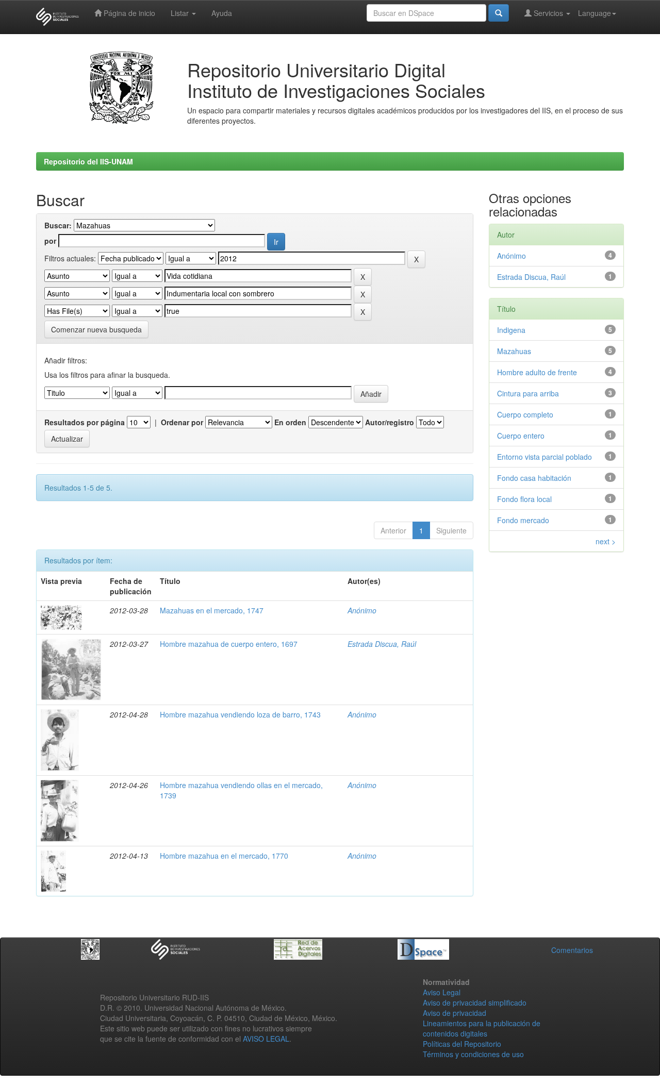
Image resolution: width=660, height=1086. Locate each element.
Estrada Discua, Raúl (382, 644)
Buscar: (58, 225)
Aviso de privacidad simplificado (474, 1002)
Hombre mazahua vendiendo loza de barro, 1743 (240, 714)
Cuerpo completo (525, 414)
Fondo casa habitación (534, 478)
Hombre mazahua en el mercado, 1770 (224, 855)
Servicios (548, 13)
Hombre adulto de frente (537, 372)
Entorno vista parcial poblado (544, 457)
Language (594, 13)
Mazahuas (514, 351)
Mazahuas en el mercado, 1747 (211, 610)
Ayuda (221, 13)
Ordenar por (182, 422)
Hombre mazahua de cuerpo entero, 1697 (229, 644)
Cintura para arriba (528, 393)
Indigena (511, 330)
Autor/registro (389, 422)
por (50, 241)
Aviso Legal (441, 992)
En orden (290, 422)
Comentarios (572, 950)
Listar (181, 13)
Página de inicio (128, 13)
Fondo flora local (524, 499)
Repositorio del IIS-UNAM (88, 161)
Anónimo (362, 610)
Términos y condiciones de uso (473, 1054)
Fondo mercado (523, 520)
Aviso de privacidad (454, 1013)
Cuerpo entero (520, 435)
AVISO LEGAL (266, 1038)
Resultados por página (84, 422)
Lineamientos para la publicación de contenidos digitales (481, 1028)
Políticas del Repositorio (462, 1044)
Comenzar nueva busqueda (96, 329)
